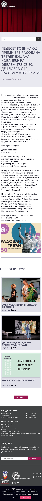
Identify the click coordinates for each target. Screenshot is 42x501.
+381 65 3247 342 (31, 417)
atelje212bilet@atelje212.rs (9, 417)
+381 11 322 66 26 (31, 415)
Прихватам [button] (25, 497)
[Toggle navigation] (39, 4)
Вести (14, 310)
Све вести (21, 397)
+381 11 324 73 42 (31, 413)
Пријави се (34, 459)
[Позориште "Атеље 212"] (8, 4)
